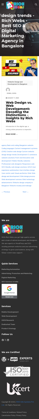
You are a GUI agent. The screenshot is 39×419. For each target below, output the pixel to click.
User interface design (27, 170)
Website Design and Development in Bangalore (17, 83)
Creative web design (14, 151)
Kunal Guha (11, 93)
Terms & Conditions (9, 412)
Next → (25, 192)
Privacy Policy (21, 415)
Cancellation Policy (8, 415)
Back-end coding (13, 145)
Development (22, 155)
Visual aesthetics (21, 173)
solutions (23, 167)
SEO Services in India (10, 282)
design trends (12, 155)
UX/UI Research (8, 320)
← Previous (6, 192)
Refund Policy (22, 412)
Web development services (12, 179)
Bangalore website (26, 145)
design (4, 155)
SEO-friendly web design (11, 167)
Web (29, 173)
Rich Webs (10, 237)
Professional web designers (12, 164)
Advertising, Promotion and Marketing (17, 273)
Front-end (18, 158)
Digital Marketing (9, 277)
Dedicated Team (8, 324)
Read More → (12, 134)
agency (4, 145)
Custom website (28, 151)
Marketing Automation (11, 269)
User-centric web (8, 173)
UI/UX (29, 167)
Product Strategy (9, 328)
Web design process (27, 176)
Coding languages (8, 148)
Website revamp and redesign (20, 186)
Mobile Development (10, 312)
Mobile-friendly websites (21, 161)
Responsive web (28, 164)
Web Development (9, 316)
